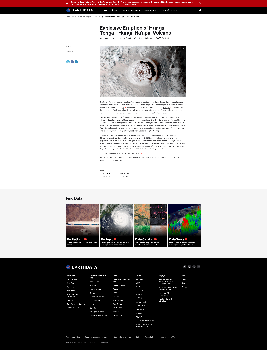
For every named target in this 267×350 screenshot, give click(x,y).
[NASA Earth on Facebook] (184, 267)
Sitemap (162, 337)
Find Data (71, 275)
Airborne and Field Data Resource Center (144, 325)
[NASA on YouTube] (198, 267)
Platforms (70, 287)
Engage (145, 10)
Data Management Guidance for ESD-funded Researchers (166, 281)
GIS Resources (118, 308)
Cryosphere (94, 293)
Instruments (71, 291)
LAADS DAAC (141, 302)
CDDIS (138, 287)
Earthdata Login (73, 308)
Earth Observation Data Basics (121, 280)
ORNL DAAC (140, 309)
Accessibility (149, 337)
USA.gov (174, 337)
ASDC (138, 283)
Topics (114, 10)
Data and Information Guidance (96, 337)
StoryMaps (117, 311)
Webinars (116, 289)
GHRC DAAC (140, 291)
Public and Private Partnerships (165, 294)
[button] (143, 72)
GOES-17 (166, 107)
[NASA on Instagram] (189, 267)
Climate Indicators (96, 289)
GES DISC (139, 294)
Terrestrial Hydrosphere (98, 316)
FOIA (138, 337)
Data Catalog (72, 279)
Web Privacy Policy (73, 337)
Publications (117, 315)
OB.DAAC (139, 313)
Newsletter (185, 283)
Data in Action (118, 300)
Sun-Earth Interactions (98, 312)
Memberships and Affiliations (165, 300)
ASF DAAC (139, 279)
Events (183, 279)
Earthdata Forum (119, 285)
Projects (70, 300)
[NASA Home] (68, 10)
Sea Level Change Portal (145, 321)
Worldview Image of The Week (88, 17)
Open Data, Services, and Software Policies (168, 288)
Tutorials (116, 296)
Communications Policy (122, 337)
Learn (124, 10)
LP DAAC (139, 298)
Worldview (108, 158)
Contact (184, 287)
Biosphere (93, 285)
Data (105, 10)
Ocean (92, 304)
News (74, 17)
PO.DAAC (139, 317)
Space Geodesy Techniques (73, 295)
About (155, 10)
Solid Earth (94, 308)
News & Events (169, 10)
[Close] (200, 3)
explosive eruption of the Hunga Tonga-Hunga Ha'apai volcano (159, 102)
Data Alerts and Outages (76, 304)
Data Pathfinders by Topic (98, 276)
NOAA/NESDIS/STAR (132, 153)
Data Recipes (117, 304)
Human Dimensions (97, 297)
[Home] (83, 10)
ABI (123, 107)
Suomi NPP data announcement (124, 5)
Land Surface (95, 300)
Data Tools (71, 283)
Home (68, 17)
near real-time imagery (130, 158)
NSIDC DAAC (140, 306)
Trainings (116, 293)
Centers (134, 10)
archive (119, 160)
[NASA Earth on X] (194, 267)
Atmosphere (94, 282)
